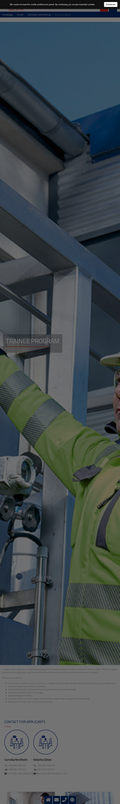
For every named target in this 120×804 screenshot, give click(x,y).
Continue (110, 4)
